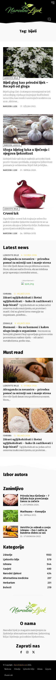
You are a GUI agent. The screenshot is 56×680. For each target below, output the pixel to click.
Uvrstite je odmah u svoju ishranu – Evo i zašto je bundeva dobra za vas (35, 530)
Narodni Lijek (10, 106)
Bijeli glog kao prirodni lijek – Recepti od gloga (25, 84)
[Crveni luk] (28, 193)
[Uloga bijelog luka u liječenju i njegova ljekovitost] (28, 129)
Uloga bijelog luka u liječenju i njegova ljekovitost (26, 152)
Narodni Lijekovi (12, 145)
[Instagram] (27, 652)
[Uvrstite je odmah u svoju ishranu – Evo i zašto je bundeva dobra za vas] (10, 532)
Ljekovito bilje (11, 78)
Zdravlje (7, 323)
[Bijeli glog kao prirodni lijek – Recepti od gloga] (28, 62)
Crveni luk (11, 213)
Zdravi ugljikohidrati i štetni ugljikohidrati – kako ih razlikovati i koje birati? (28, 301)
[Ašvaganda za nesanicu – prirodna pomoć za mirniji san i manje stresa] (28, 370)
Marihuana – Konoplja (33, 511)
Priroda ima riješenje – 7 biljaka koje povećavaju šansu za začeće (34, 498)
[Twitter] (33, 652)
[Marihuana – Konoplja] (10, 516)
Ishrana (7, 294)
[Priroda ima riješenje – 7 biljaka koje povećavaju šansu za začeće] (10, 500)
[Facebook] (21, 652)
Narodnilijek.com (20, 665)
